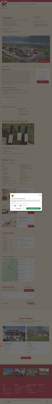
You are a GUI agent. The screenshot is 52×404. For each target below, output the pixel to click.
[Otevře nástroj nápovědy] (2, 345)
